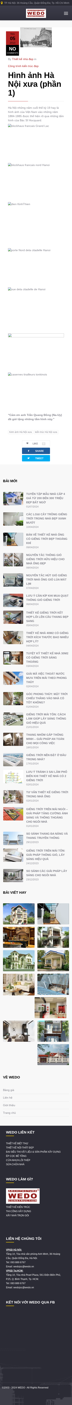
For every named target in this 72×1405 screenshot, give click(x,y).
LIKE (38, 443)
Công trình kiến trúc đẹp (23, 66)
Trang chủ (9, 1112)
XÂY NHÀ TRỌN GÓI (17, 1215)
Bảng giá (8, 1090)
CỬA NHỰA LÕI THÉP (18, 1160)
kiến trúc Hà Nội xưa (46, 432)
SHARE (35, 451)
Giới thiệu (9, 1105)
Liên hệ (7, 1097)
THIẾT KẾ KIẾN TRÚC (18, 1207)
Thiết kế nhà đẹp (22, 59)
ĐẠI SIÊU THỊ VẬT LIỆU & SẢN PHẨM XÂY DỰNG (33, 1151)
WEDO (21, 1387)
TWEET (35, 458)
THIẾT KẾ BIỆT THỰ (17, 1143)
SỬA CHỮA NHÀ (15, 1164)
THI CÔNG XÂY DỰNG (18, 1211)
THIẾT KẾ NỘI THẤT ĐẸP (20, 1147)
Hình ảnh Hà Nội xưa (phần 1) (34, 84)
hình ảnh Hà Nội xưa (20, 432)
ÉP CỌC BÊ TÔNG (16, 1156)
